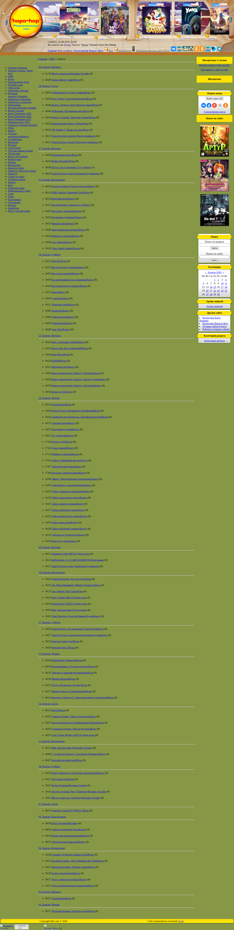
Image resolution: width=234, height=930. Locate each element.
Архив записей (214, 306)
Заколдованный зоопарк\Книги (68, 229)
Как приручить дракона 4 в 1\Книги (70, 205)
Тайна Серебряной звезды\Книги (69, 460)
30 (218, 294)
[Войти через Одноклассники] (225, 105)
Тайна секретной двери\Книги (68, 510)
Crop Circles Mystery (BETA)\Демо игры (73, 735)
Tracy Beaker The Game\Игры (67, 591)
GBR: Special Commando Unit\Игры (70, 192)
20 (207, 290)
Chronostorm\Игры (61, 898)
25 (226, 290)
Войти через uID (214, 98)
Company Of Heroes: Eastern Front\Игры (72, 854)
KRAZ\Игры (58, 710)
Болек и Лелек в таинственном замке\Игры (74, 105)
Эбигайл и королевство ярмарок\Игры (72, 672)
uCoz (181, 921)
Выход (92, 50)
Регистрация (81, 50)
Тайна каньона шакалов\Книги (68, 842)
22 (214, 290)
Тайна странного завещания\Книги (70, 491)
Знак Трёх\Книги (60, 329)
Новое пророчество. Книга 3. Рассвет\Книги (75, 373)
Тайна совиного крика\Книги (67, 503)
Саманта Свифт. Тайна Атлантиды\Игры (73, 716)
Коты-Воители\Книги (63, 198)
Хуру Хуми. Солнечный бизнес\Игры (71, 98)
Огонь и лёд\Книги (61, 441)
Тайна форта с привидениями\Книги (71, 485)
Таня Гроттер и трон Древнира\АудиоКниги (75, 566)
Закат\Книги (58, 292)
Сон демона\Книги (61, 242)
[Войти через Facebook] (209, 105)
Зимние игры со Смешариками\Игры (71, 691)
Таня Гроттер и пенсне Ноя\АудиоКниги (73, 136)
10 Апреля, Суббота (49, 766)
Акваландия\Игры (61, 404)
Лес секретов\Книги (62, 435)
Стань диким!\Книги (62, 448)
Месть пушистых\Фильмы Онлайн (70, 73)
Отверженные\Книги (62, 317)
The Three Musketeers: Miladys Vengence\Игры (76, 585)
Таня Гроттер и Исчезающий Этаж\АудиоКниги (77, 629)
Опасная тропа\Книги (63, 423)
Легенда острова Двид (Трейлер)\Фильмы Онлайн (78, 791)
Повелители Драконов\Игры (66, 660)
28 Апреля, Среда (48, 86)
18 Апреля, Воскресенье (52, 572)
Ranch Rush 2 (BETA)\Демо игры (69, 603)
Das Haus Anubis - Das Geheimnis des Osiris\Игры (77, 860)
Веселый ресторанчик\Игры (66, 760)
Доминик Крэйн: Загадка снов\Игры (71, 579)
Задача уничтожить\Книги (65, 873)
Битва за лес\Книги (61, 391)
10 (222, 283)
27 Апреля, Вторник (50, 148)
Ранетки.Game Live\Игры (65, 641)
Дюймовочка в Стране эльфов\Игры (71, 92)
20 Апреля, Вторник (50, 547)
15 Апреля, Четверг (49, 653)
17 (222, 287)
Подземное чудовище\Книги (66, 217)
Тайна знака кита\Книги (64, 522)
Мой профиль (64, 50)
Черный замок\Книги (63, 223)
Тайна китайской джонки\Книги (69, 528)
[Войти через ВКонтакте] (203, 105)
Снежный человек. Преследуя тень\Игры (73, 729)
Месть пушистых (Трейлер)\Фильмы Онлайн (75, 797)
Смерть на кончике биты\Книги (68, 829)
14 (211, 287)
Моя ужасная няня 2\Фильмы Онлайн (71, 747)
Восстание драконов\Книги (66, 211)
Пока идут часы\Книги (63, 541)
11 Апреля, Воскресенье (52, 741)
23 (218, 290)
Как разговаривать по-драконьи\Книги (72, 279)
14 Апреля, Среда (48, 703)
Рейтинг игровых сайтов (216, 329)
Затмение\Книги (60, 310)
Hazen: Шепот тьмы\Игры (65, 79)
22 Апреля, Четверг (49, 398)
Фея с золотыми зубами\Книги (68, 342)
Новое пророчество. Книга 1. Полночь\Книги (76, 385)
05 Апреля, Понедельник (52, 816)
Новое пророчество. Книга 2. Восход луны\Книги (78, 379)
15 (214, 287)
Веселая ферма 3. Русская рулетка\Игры (73, 666)
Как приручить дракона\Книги (68, 267)
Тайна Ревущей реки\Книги (66, 466)
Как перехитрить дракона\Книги (69, 286)
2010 (51, 59)
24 (222, 290)
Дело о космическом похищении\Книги (73, 885)
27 (207, 294)
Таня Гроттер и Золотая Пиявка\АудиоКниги (75, 616)
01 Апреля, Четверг (49, 904)
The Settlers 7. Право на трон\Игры (70, 129)
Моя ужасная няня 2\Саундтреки (69, 610)
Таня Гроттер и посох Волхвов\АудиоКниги (75, 173)
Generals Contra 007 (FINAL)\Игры (70, 810)
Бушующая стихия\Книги (65, 429)
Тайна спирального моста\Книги (69, 497)
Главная (52, 50)
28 (211, 294)
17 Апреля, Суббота (49, 622)
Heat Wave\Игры (60, 354)
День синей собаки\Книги (65, 248)
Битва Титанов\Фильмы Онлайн (69, 785)
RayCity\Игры (59, 261)
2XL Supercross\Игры (62, 779)
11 (226, 283)
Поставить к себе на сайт (214, 69)
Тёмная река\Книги (62, 323)
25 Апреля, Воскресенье (52, 179)
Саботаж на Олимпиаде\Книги (68, 535)
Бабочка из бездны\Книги (65, 236)
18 (226, 287)
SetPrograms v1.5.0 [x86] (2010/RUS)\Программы (77, 560)
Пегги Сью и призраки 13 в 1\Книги (71, 167)
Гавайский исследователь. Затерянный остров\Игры (79, 417)
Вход (100, 50)
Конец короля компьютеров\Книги (70, 835)
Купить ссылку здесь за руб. (214, 65)
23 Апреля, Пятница (50, 335)
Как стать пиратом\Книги (65, 273)
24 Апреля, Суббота (49, 254)
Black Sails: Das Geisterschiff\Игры (69, 348)
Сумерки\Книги (60, 298)
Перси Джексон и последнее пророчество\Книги (78, 773)
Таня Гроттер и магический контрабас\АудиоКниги (79, 635)
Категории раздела (214, 340)
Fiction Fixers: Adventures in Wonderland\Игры (75, 410)
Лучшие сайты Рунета (214, 326)
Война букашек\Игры (63, 161)
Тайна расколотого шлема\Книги (69, 516)
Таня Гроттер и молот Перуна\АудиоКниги (74, 142)
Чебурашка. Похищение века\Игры (70, 111)
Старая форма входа (214, 111)
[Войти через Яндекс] (214, 105)
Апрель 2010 (214, 272)
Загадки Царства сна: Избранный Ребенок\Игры (77, 722)
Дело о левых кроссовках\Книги (69, 879)
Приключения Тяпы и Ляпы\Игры (70, 123)
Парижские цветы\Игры (64, 155)
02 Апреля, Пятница (50, 892)
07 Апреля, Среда (48, 804)
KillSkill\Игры (59, 360)
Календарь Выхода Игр (215, 323)
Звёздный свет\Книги (63, 367)
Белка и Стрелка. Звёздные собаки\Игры (73, 117)
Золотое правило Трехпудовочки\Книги (73, 186)
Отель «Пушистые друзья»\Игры (69, 685)
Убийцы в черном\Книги (65, 454)
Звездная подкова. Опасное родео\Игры (73, 911)
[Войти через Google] (220, 105)
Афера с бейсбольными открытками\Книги (74, 479)
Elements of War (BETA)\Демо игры (70, 553)
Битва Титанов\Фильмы (64, 823)
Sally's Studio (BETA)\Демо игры (69, 597)
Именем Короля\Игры (63, 679)
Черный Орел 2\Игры (63, 647)
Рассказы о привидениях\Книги (68, 472)
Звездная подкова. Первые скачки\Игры (73, 867)
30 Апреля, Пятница (50, 67)
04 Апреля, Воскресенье (52, 848)
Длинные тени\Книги (63, 304)
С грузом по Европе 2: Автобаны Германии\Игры (78, 754)
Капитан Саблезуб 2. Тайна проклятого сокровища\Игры (82, 697)
